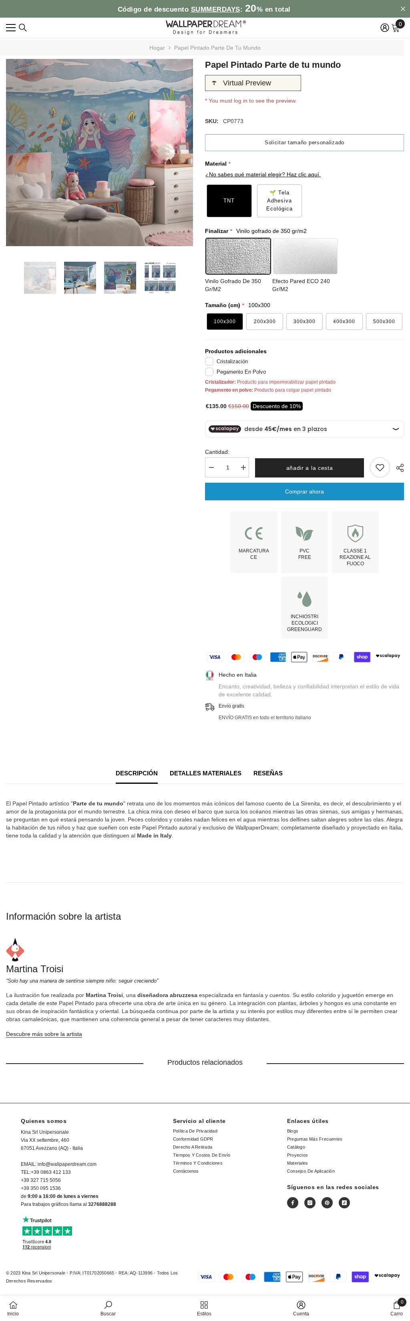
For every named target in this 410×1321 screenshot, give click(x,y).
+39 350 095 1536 (41, 1188)
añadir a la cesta (309, 468)
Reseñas (268, 773)
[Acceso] (385, 27)
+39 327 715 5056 (41, 1180)
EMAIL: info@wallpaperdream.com (58, 1164)
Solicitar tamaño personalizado (304, 143)
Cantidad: (217, 452)
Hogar (157, 48)
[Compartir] (397, 467)
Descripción (137, 773)
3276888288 (102, 1204)
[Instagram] (310, 1202)
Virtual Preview (247, 83)
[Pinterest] (327, 1202)
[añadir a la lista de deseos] (380, 467)
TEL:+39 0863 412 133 (46, 1172)
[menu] (11, 27)
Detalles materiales (205, 773)
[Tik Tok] (344, 1202)
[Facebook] (292, 1202)
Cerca (403, 9)
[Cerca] (23, 27)
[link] (108, 1308)
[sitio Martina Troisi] (205, 949)
